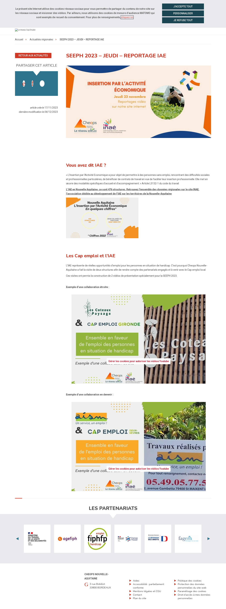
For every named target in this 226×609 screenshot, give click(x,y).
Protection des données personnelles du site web (192, 586)
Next (208, 539)
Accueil (19, 39)
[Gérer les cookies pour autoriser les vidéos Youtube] (139, 381)
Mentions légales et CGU (147, 591)
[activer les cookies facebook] (23, 83)
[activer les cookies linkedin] (32, 83)
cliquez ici (127, 17)
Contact (137, 594)
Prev (17, 539)
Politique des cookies (189, 580)
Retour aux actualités (33, 55)
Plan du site (139, 598)
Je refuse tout (183, 20)
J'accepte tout (183, 6)
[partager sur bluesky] (50, 80)
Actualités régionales (41, 39)
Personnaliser (183, 13)
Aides (136, 580)
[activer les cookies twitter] (42, 83)
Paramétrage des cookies (192, 591)
